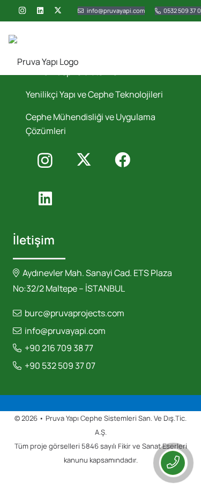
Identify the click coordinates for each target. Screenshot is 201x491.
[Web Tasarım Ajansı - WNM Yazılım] (100, 479)
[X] (57, 10)
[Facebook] (122, 160)
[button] (186, 48)
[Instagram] (21, 10)
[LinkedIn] (40, 10)
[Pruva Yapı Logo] (43, 48)
